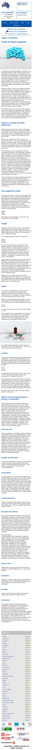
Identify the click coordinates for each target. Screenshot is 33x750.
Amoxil (4, 693)
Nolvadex (5, 707)
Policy (28, 22)
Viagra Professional (8, 656)
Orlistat (4, 680)
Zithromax (5, 654)
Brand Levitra (6, 718)
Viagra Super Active (8, 713)
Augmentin (5, 638)
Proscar (4, 649)
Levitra (4, 647)
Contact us (16, 25)
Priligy (4, 696)
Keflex (4, 682)
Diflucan (4, 660)
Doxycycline (5, 667)
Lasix (4, 687)
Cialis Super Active (7, 700)
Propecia (5, 674)
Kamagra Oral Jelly (8, 702)
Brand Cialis (5, 698)
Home (5, 22)
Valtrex (4, 652)
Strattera (5, 641)
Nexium (4, 643)
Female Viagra (6, 689)
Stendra (4, 669)
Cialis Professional (7, 676)
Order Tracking (14, 22)
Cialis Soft (5, 691)
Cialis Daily (5, 645)
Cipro (4, 663)
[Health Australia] (5, 6)
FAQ (22, 22)
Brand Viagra (6, 715)
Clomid (4, 671)
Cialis (4, 704)
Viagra (4, 711)
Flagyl (4, 636)
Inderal (4, 720)
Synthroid (5, 678)
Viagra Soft (5, 685)
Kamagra (5, 709)
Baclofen (5, 665)
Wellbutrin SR (6, 658)
